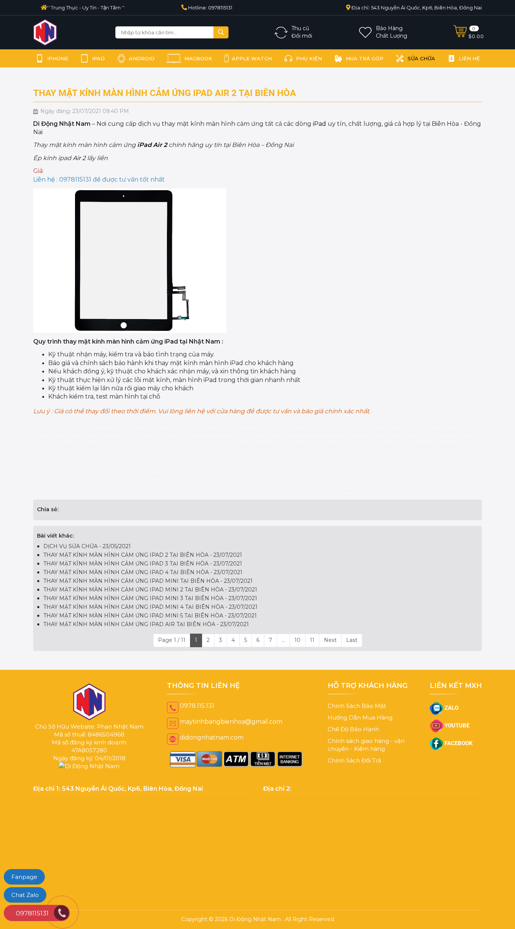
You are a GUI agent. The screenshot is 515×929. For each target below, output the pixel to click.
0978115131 (32, 913)
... (283, 647)
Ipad (98, 58)
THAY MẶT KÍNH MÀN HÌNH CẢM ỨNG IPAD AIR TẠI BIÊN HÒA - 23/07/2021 (146, 631)
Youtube (456, 733)
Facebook (458, 750)
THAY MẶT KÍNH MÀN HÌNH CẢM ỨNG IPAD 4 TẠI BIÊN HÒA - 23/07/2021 (142, 579)
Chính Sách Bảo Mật (357, 713)
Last (351, 647)
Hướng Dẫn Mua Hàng (360, 725)
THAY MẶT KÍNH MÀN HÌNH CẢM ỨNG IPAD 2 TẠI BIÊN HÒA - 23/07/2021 (142, 562)
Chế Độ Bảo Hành (353, 736)
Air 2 (79, 158)
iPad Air (149, 144)
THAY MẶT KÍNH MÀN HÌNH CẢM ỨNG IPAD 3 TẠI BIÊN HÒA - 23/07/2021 (142, 571)
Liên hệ (469, 58)
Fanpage (24, 876)
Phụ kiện (309, 58)
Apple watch (252, 58)
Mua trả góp (364, 58)
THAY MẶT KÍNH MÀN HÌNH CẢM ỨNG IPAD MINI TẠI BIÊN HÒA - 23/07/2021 (148, 588)
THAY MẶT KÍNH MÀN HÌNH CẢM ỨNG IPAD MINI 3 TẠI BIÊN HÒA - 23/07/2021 (150, 605)
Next (330, 647)
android (142, 58)
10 (297, 647)
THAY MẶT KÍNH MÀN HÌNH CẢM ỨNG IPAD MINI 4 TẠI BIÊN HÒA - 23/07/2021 (150, 614)
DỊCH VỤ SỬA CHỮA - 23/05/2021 (87, 553)
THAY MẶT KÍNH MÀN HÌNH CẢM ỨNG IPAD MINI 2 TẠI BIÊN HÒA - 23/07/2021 (150, 597)
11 (312, 647)
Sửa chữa (421, 58)
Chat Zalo (25, 894)
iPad (319, 123)
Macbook (198, 58)
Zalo (450, 715)
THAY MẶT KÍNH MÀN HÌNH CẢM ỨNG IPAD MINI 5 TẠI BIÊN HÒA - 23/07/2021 (150, 623)
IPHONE (57, 58)
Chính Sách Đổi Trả (354, 768)
